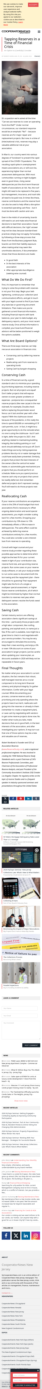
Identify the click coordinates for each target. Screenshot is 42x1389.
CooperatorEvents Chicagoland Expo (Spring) (19, 1360)
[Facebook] (6, 1236)
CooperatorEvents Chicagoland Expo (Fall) (18, 1356)
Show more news (21, 1101)
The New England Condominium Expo (16, 1352)
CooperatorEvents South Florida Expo (16, 1364)
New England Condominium (13, 1328)
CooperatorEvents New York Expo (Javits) (17, 1344)
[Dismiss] (38, 1370)
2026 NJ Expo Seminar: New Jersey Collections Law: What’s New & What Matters (19, 1145)
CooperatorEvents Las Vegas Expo (15, 1369)
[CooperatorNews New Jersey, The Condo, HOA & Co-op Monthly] (16, 32)
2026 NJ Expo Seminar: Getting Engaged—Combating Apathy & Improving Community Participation (19, 1115)
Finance (37, 56)
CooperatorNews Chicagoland (13, 1303)
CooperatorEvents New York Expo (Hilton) (18, 1340)
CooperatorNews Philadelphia (13, 1320)
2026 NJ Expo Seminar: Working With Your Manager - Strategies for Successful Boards (19, 1139)
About (5, 1257)
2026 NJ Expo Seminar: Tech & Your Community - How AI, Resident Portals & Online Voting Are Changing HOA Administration (20, 1124)
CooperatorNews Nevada (11, 1307)
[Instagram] (35, 1236)
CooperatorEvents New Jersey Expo (15, 1348)
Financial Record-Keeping (20, 1183)
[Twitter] (16, 1236)
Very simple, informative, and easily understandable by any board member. (17, 1166)
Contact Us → (7, 1293)
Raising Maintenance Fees (24, 1171)
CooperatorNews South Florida (14, 1324)
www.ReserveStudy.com (12, 749)
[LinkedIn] (25, 1236)
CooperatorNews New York (12, 1316)
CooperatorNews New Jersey (13, 1312)
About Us (5, 1386)
